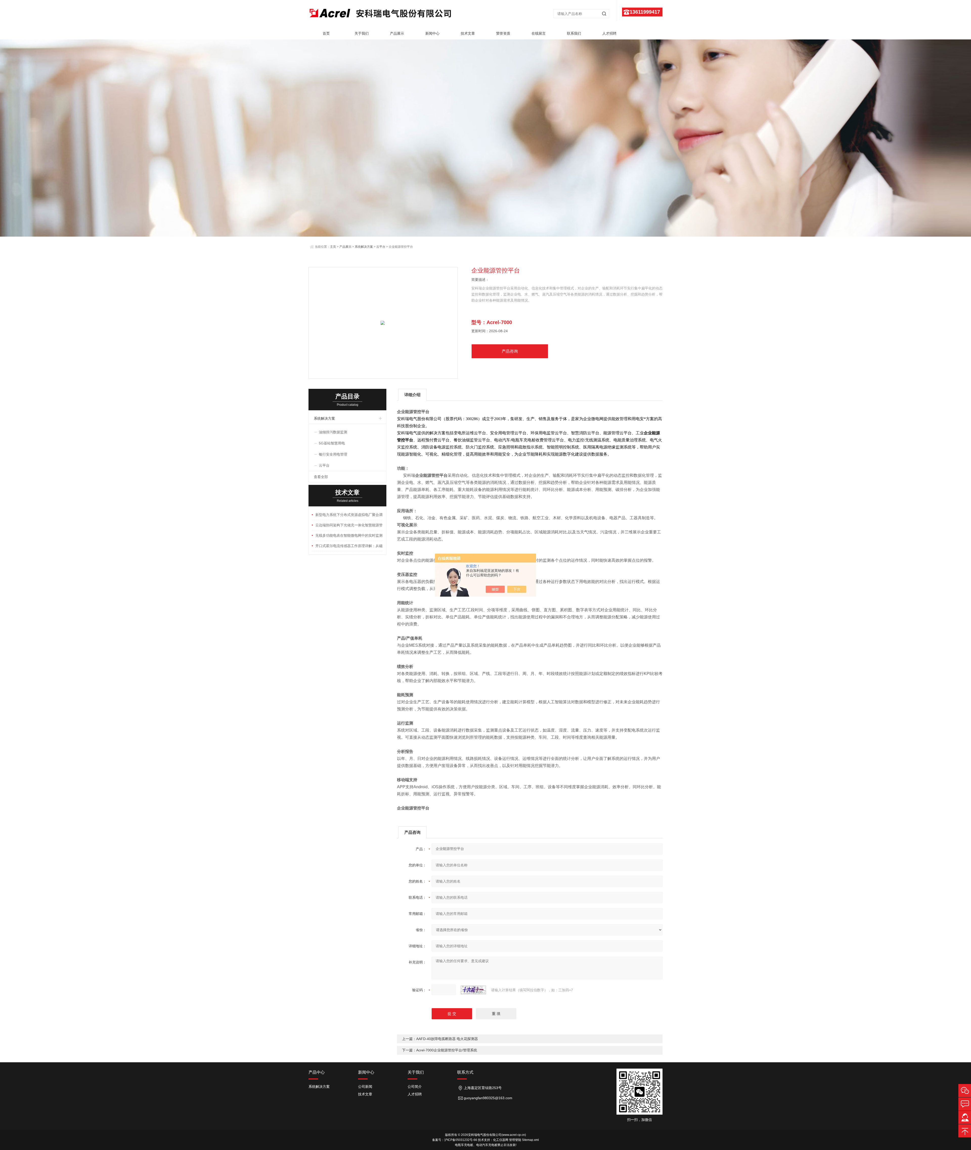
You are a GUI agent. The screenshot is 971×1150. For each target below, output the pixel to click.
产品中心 (316, 1072)
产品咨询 (510, 351)
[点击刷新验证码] (473, 990)
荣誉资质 (503, 33)
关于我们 (362, 33)
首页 (326, 33)
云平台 (380, 247)
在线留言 (539, 33)
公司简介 (415, 1087)
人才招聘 (609, 33)
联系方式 (465, 1072)
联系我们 (574, 33)
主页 (333, 247)
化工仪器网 (500, 1140)
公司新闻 (365, 1087)
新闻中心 (432, 33)
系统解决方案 (364, 247)
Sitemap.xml (530, 1140)
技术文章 (468, 33)
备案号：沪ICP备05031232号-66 (454, 1140)
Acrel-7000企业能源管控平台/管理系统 (446, 1050)
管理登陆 (515, 1140)
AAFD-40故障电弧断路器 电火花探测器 (447, 1039)
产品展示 (397, 33)
